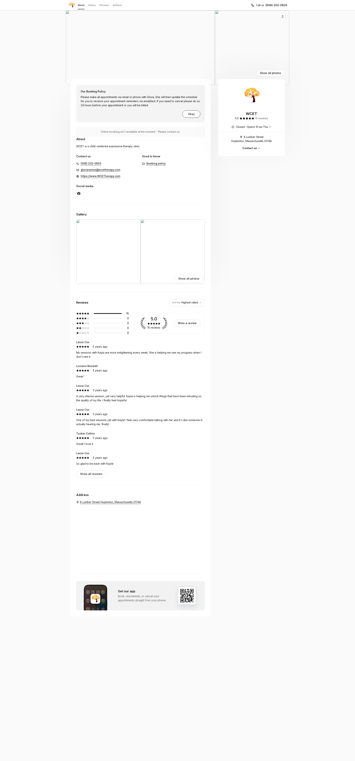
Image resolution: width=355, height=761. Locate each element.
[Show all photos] (177, 47)
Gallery (92, 5)
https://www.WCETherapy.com (100, 176)
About (81, 5)
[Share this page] (283, 16)
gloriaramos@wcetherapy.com (100, 169)
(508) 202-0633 (276, 5)
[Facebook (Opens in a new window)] (79, 193)
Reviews (104, 5)
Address (117, 5)
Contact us (249, 148)
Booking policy (156, 163)
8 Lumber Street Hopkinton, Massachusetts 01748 (251, 139)
